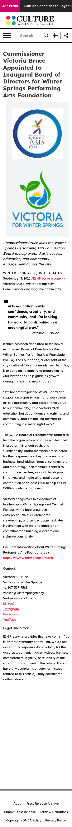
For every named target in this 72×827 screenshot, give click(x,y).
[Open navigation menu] (7, 35)
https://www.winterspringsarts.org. (28, 558)
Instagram (11, 609)
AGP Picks (10, 6)
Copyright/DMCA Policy (23, 820)
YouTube (9, 620)
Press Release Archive (42, 803)
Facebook (10, 614)
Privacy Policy (55, 820)
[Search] (46, 35)
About (17, 803)
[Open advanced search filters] (55, 35)
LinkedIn (9, 603)
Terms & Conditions (54, 812)
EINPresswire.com (46, 278)
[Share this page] (66, 35)
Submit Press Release (20, 812)
